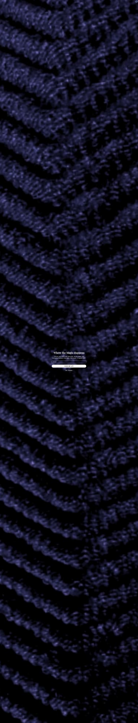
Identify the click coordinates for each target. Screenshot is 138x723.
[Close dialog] (136, 1)
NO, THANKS (69, 370)
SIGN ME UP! (69, 366)
